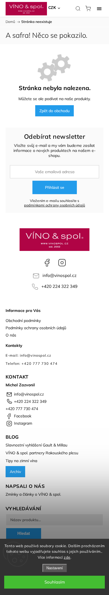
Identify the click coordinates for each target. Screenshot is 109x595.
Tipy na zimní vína (21, 460)
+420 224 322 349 (59, 286)
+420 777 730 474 (22, 408)
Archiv (15, 471)
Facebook (47, 262)
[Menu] (99, 8)
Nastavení (54, 568)
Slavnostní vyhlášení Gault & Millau (36, 445)
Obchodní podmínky (23, 320)
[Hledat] (78, 8)
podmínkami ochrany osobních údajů (54, 205)
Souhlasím (54, 582)
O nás (11, 335)
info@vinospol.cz (59, 275)
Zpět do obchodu (54, 110)
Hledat (23, 533)
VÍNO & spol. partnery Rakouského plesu (42, 452)
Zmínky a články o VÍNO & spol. (33, 494)
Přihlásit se (54, 187)
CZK (52, 8)
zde (67, 557)
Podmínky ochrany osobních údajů (36, 327)
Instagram (62, 262)
